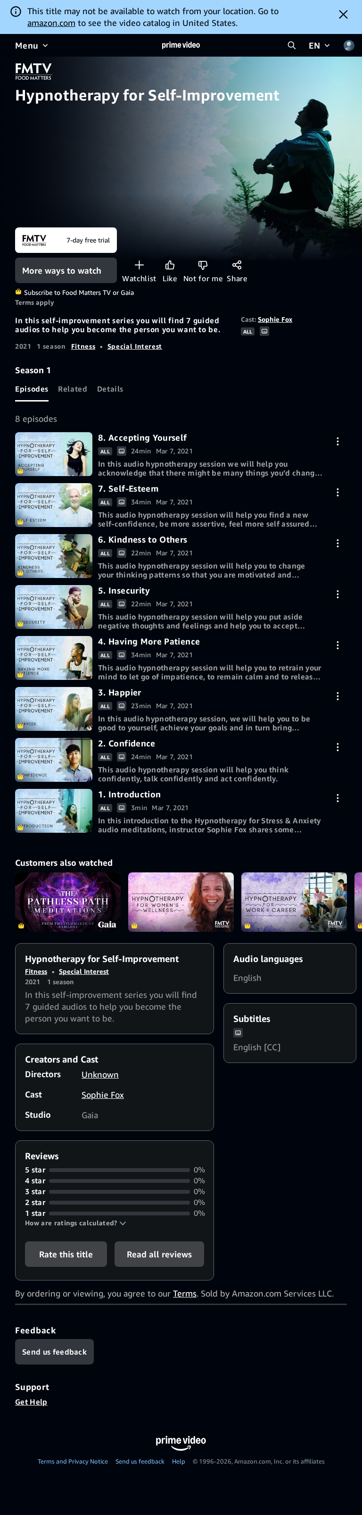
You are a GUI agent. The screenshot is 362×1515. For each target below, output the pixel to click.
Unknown (100, 1074)
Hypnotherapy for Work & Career (294, 902)
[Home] (181, 45)
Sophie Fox (275, 319)
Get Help (31, 1401)
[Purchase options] (338, 441)
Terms (185, 1293)
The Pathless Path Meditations (68, 902)
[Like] (170, 265)
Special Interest (134, 346)
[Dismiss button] (343, 14)
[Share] (237, 265)
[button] (75, 1223)
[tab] (32, 389)
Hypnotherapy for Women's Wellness (181, 902)
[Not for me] (203, 265)
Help (178, 1461)
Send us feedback (140, 1461)
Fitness (83, 346)
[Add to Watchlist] (139, 265)
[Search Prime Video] (291, 45)
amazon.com (51, 22)
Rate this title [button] (66, 1254)
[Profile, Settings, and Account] (348, 45)
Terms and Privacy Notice (73, 1461)
